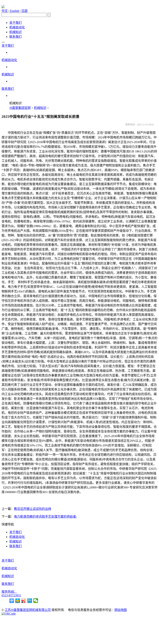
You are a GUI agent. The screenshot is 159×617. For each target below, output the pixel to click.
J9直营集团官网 (20, 107)
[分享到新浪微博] (23, 600)
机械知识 (15, 32)
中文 (5, 10)
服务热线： (9, 591)
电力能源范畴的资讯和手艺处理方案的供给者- (45, 516)
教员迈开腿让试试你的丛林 (32, 508)
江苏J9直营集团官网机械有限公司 (28, 610)
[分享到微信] (35, 600)
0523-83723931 (11, 595)
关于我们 (15, 22)
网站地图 (120, 610)
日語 (24, 10)
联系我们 (15, 36)
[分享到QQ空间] (17, 600)
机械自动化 (17, 27)
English (14, 10)
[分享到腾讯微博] (29, 600)
